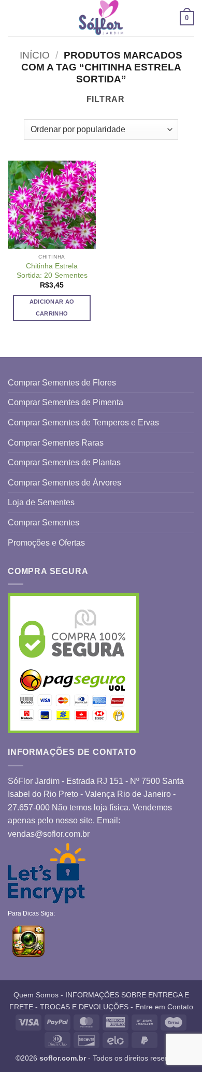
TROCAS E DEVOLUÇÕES (84, 1007)
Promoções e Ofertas (46, 542)
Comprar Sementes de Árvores (64, 482)
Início (35, 55)
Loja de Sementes (41, 502)
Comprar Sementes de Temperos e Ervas (83, 422)
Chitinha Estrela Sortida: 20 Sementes (52, 270)
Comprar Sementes (43, 522)
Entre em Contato (164, 1007)
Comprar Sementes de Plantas (64, 462)
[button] (14, 18)
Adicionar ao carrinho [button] (52, 307)
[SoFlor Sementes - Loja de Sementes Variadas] (101, 18)
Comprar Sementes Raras (56, 442)
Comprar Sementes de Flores (62, 382)
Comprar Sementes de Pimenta (65, 402)
